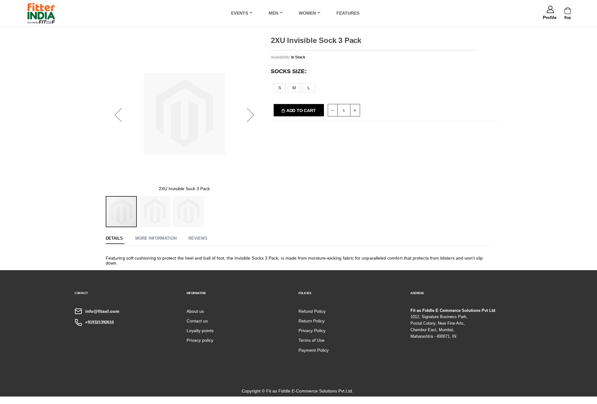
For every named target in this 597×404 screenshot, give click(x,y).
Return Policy (311, 320)
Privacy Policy (312, 330)
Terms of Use (311, 340)
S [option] (279, 87)
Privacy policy (200, 340)
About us (195, 311)
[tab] (115, 238)
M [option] (294, 87)
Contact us (197, 320)
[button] (549, 16)
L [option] (309, 87)
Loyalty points (200, 330)
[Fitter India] (41, 13)
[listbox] (298, 87)
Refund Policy (312, 311)
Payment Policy (313, 350)
